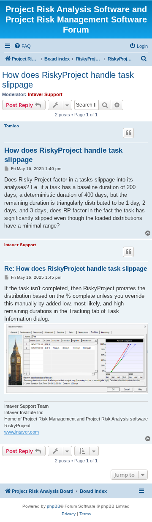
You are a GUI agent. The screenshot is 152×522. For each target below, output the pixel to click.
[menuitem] (22, 46)
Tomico (11, 126)
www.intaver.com (21, 431)
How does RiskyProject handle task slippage (68, 79)
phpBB (53, 506)
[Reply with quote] (128, 133)
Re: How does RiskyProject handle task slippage (75, 268)
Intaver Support (45, 94)
